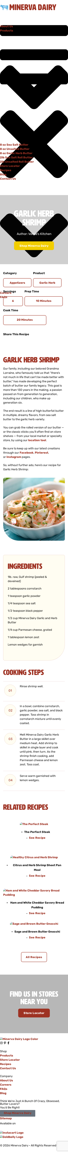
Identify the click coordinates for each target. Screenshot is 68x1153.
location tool (37, 440)
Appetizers (17, 283)
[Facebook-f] (8, 1043)
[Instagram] (1, 1043)
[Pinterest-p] (4, 1043)
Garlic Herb (47, 283)
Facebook (27, 452)
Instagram (13, 457)
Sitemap (6, 1118)
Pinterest (41, 452)
